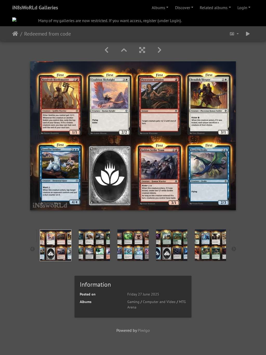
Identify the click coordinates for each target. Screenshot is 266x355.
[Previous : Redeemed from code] (106, 50)
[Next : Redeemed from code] (159, 50)
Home (15, 34)
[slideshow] (248, 33)
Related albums (214, 7)
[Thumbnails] (124, 50)
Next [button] (233, 249)
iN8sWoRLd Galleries (35, 7)
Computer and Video (159, 301)
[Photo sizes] (234, 33)
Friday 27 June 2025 (143, 294)
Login (242, 7)
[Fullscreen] (142, 50)
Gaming (133, 301)
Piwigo (144, 330)
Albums (158, 7)
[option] (55, 245)
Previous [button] (32, 249)
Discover (182, 7)
